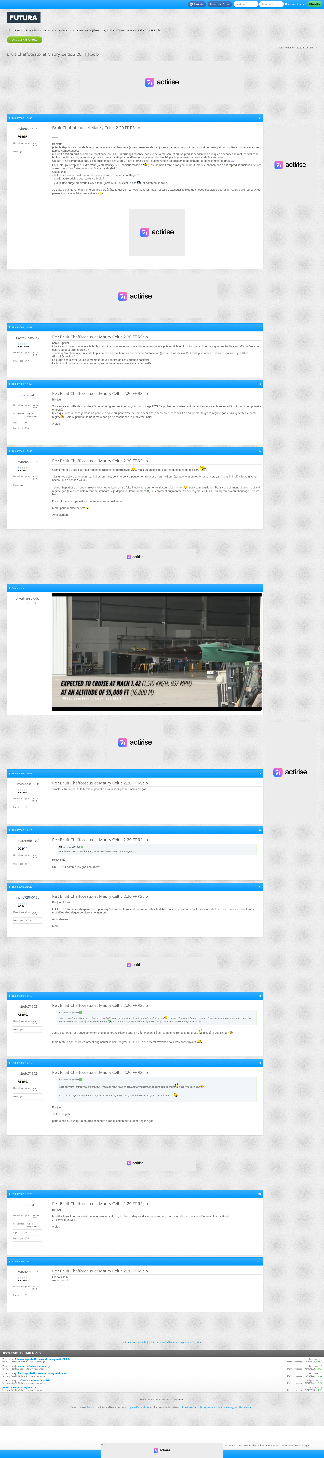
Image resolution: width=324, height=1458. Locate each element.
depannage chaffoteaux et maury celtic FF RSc (43, 1359)
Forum (18, 30)
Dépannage (81, 30)
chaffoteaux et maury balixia (33, 1380)
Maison (91, 1407)
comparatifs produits (137, 1407)
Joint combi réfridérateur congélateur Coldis (174, 1342)
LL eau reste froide (135, 1342)
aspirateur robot (213, 1407)
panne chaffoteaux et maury (33, 1366)
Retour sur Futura (219, 4)
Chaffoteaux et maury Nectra (19, 1387)
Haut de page (302, 1445)
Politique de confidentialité (279, 1445)
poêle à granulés (232, 1407)
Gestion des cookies (254, 1445)
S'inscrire (197, 4)
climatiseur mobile (191, 1407)
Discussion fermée (24, 39)
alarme (248, 1407)
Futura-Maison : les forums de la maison (49, 30)
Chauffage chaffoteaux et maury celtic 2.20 (41, 1373)
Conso (239, 1445)
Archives (229, 1445)
